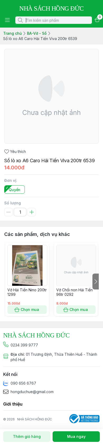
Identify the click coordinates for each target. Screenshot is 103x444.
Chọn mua (30, 309)
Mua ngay (76, 436)
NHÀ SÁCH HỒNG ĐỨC (34, 419)
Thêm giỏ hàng (27, 436)
